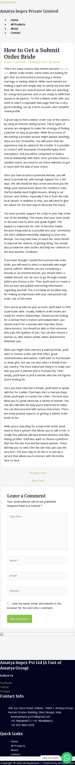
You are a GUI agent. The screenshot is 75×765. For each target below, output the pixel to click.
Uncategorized (37, 62)
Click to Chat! (50, 758)
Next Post (38, 480)
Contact (15, 32)
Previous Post (37, 473)
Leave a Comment (15, 62)
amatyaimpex (8, 2)
